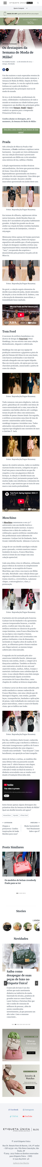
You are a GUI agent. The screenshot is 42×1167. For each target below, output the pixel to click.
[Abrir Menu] (5, 2)
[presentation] (21, 864)
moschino (7, 815)
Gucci (29, 108)
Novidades (13, 44)
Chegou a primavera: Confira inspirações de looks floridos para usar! (10, 828)
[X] (7, 69)
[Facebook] (3, 69)
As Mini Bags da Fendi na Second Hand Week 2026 (18, 975)
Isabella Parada (10, 62)
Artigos (5, 44)
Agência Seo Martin (21, 1163)
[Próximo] (36, 871)
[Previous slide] (5, 983)
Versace (17, 108)
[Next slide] (36, 983)
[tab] (17, 893)
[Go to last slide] (5, 871)
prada (15, 815)
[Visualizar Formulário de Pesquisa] (38, 3)
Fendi (23, 108)
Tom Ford (24, 815)
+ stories (36, 920)
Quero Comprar (19, 8)
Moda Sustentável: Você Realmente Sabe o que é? (32, 827)
